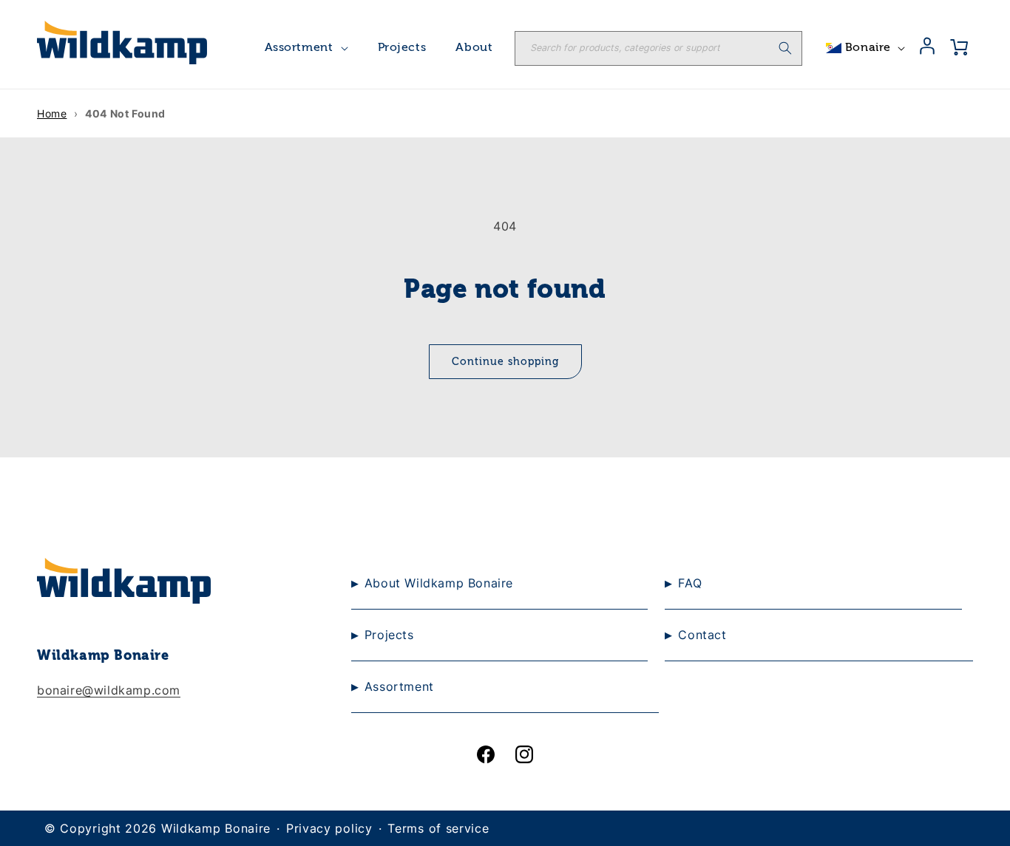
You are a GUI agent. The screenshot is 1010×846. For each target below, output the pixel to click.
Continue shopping (505, 362)
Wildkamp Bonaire (216, 828)
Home (52, 113)
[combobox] (658, 48)
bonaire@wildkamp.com (108, 690)
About (473, 48)
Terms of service (438, 828)
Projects (402, 48)
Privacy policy (329, 828)
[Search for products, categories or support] (785, 48)
